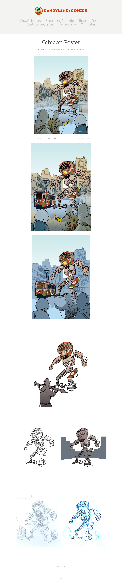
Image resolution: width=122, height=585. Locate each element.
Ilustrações (88, 21)
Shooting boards (60, 21)
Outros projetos (40, 24)
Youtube (88, 24)
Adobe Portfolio (64, 578)
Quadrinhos (30, 21)
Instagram (67, 24)
